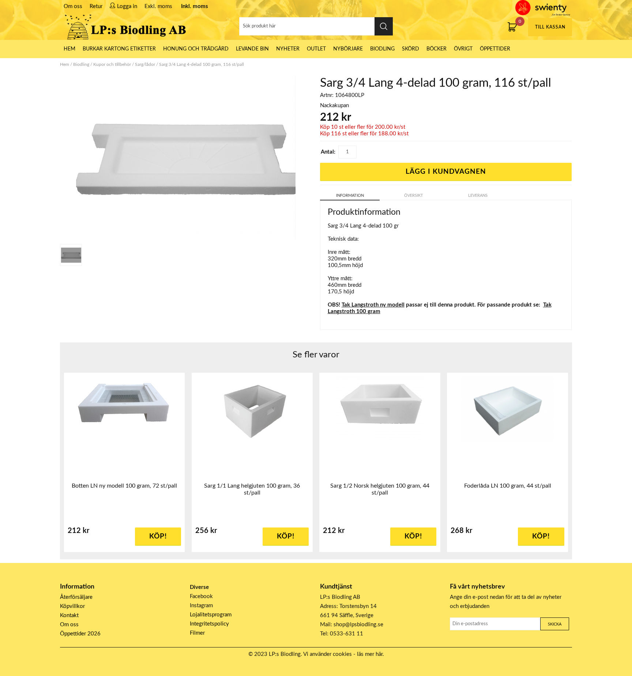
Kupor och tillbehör (112, 64)
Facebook (201, 596)
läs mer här (370, 654)
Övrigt (463, 49)
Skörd (410, 49)
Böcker (436, 49)
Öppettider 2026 (80, 633)
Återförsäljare (76, 597)
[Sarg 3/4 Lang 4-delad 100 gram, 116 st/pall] (71, 255)
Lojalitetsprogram (211, 614)
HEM (69, 49)
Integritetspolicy (209, 624)
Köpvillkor (72, 606)
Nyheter (288, 49)
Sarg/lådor (145, 64)
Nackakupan (334, 105)
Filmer (197, 633)
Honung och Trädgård (196, 49)
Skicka (554, 624)
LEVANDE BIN (252, 49)
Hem (64, 64)
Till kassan (550, 27)
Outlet (316, 49)
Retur (96, 6)
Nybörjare (348, 49)
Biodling (382, 49)
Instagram (201, 605)
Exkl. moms (158, 6)
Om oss (73, 6)
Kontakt (69, 615)
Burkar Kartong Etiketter (119, 49)
